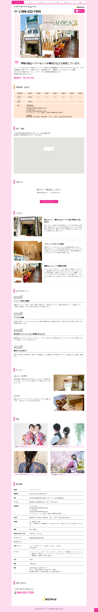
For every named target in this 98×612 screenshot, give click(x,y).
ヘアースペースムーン (25, 6)
